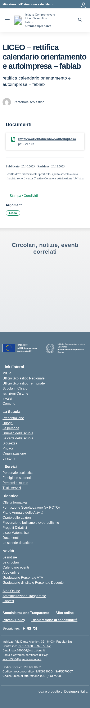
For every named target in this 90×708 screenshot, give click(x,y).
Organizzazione (14, 453)
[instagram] (35, 628)
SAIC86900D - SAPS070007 (54, 671)
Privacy (8, 448)
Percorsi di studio (15, 483)
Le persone (11, 428)
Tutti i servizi (12, 488)
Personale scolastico (18, 473)
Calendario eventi (16, 567)
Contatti (8, 601)
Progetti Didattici (15, 527)
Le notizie (10, 557)
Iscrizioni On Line (15, 393)
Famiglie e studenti (17, 478)
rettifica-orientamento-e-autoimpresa (47, 139)
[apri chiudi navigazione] (7, 20)
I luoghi (8, 423)
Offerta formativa (15, 502)
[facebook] (24, 628)
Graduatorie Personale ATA (23, 577)
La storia (9, 458)
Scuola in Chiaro (15, 388)
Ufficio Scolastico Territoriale (24, 383)
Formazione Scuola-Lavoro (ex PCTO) (31, 507)
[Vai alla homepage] (18, 20)
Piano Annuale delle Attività (23, 512)
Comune (9, 403)
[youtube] (29, 628)
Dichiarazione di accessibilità (54, 620)
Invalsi (7, 398)
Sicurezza (10, 443)
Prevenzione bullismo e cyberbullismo (31, 522)
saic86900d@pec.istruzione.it (22, 659)
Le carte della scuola (18, 438)
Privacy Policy (14, 620)
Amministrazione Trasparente (24, 596)
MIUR (7, 373)
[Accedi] (83, 4)
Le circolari (11, 562)
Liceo (13, 213)
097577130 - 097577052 (34, 646)
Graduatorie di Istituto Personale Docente (33, 582)
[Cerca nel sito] (80, 20)
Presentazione (13, 418)
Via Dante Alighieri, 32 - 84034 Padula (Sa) (43, 641)
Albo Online (11, 591)
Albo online (11, 572)
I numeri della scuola (18, 433)
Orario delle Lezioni (17, 517)
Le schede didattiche (18, 543)
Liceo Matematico (16, 532)
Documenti (11, 538)
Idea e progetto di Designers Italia (62, 691)
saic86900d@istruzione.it (28, 650)
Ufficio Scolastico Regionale (24, 378)
